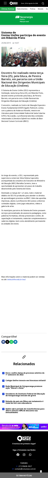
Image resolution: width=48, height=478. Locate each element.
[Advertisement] (24, 148)
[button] (3, 342)
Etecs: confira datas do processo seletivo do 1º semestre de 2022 (25, 374)
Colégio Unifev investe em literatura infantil (26, 380)
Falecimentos (22, 9)
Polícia (32, 9)
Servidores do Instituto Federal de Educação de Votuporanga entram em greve (25, 395)
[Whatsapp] (30, 454)
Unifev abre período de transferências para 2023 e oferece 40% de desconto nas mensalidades (25, 411)
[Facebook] (18, 454)
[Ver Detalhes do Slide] (24, 19)
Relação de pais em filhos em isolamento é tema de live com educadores (24, 402)
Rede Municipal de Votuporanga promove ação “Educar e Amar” (24, 387)
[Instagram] (24, 454)
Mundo (40, 9)
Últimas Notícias (7, 9)
